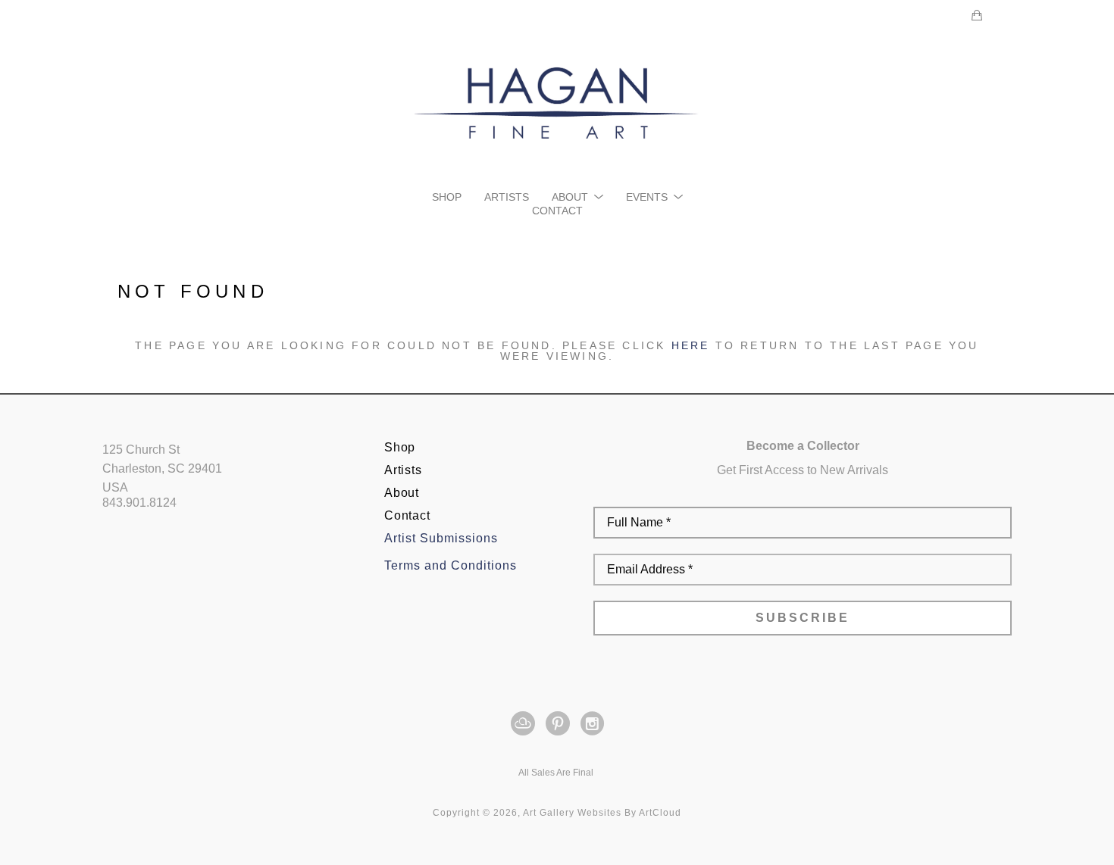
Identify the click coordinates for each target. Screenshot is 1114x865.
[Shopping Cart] (977, 15)
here (690, 345)
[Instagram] (592, 723)
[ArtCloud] (525, 723)
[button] (577, 197)
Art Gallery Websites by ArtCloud (602, 812)
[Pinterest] (560, 723)
